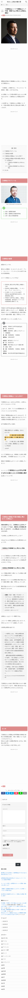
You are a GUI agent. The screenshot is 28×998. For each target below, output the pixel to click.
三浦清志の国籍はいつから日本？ (14, 156)
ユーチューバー (6, 962)
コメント (5, 809)
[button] (3, 793)
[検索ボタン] (26, 2)
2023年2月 (5, 927)
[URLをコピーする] (25, 793)
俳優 (4, 968)
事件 (4, 965)
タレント (5, 953)
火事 (4, 983)
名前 (4, 825)
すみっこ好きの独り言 (14, 2)
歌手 (4, 977)
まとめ (6, 170)
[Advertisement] (14, 64)
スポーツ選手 (6, 950)
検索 (18, 864)
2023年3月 (5, 924)
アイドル (5, 941)
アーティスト (6, 947)
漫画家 (4, 980)
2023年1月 (5, 930)
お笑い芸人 (5, 938)
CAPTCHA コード (6, 848)
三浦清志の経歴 (9, 153)
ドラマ (4, 959)
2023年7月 (5, 921)
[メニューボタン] (2, 2)
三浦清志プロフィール (11, 151)
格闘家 (4, 974)
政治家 (4, 971)
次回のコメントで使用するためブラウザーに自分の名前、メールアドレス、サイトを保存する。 (14, 841)
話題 (3, 15)
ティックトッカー (7, 956)
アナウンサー (6, 944)
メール (4, 830)
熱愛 (4, 986)
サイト (4, 835)
